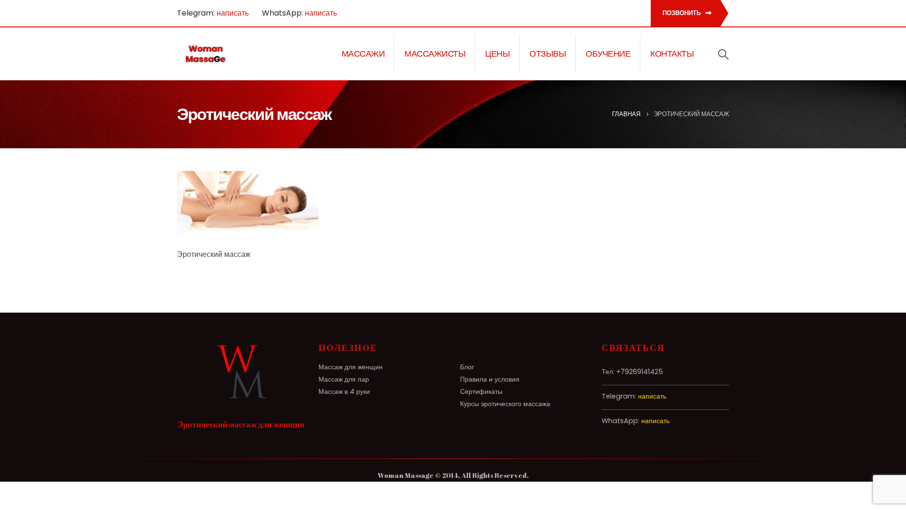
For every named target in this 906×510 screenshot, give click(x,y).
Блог (467, 367)
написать (233, 13)
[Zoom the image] (240, 348)
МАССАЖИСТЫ (434, 54)
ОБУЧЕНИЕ (608, 54)
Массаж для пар (344, 379)
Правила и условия (490, 379)
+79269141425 (639, 371)
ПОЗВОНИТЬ (682, 13)
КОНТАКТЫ (672, 54)
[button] (723, 54)
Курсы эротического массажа (505, 403)
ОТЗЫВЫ (547, 54)
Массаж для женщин (351, 367)
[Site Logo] (206, 54)
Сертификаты (481, 391)
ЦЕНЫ (497, 54)
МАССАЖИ (363, 54)
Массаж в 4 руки (344, 391)
